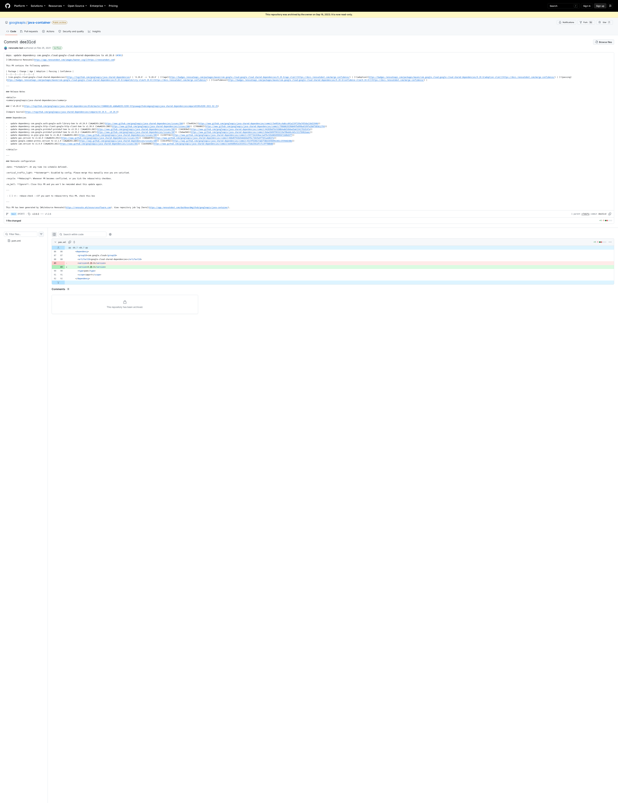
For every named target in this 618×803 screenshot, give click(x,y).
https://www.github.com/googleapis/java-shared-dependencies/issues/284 (144, 123)
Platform (19, 5)
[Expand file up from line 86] (58, 248)
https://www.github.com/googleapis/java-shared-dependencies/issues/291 (100, 138)
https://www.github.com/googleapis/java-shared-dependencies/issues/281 (99, 144)
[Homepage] (7, 5)
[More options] (610, 242)
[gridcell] (333, 248)
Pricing (113, 5)
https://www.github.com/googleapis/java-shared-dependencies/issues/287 (136, 132)
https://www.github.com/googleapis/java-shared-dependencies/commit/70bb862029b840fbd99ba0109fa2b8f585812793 (265, 126)
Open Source (76, 5)
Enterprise (96, 5)
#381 (119, 55)
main (13, 214)
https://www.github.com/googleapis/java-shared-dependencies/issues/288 (151, 126)
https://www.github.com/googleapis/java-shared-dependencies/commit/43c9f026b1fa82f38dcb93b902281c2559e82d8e (232, 141)
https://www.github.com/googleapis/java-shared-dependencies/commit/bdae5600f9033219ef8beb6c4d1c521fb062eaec (250, 132)
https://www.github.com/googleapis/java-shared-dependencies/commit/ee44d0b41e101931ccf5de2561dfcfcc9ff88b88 (213, 144)
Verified (57, 47)
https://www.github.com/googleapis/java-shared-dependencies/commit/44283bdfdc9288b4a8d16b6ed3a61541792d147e (250, 129)
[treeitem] (24, 240)
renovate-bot (16, 47)
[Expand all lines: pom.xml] (74, 242)
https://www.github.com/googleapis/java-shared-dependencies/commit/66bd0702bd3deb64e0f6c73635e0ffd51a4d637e (214, 138)
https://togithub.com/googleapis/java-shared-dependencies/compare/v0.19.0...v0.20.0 (71, 112)
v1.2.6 (48, 213)
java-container (39, 22)
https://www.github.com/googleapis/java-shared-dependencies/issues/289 (118, 141)
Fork (587, 22)
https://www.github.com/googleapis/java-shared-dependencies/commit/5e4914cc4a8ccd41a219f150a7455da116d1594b (258, 123)
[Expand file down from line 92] (58, 282)
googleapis (17, 22)
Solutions (37, 5)
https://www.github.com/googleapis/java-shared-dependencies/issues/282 (136, 129)
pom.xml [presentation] (16, 240)
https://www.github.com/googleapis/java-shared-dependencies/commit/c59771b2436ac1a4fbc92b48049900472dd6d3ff (232, 135)
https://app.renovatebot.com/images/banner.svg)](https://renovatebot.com (74, 60)
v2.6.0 (35, 213)
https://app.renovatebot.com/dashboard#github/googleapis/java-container (188, 207)
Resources (55, 5)
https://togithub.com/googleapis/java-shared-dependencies (98, 77)
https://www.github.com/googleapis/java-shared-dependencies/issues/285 (118, 135)
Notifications (568, 22)
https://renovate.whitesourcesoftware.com (88, 207)
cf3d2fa (585, 214)
